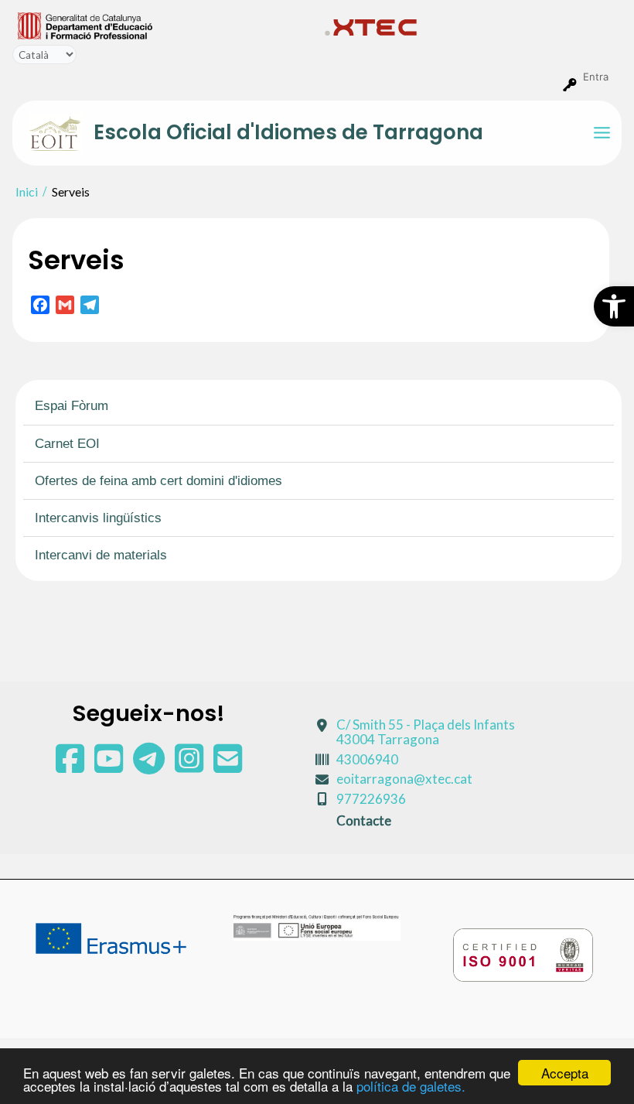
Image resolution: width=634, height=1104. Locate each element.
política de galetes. (410, 1085)
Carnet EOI (67, 443)
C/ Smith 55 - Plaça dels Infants (425, 731)
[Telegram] (150, 766)
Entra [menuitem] (595, 76)
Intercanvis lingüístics (98, 518)
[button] (614, 306)
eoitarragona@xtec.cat (404, 779)
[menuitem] (164, 24)
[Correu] (228, 766)
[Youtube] (109, 766)
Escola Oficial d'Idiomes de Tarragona (288, 132)
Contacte (363, 820)
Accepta (564, 1072)
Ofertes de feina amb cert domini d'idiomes (158, 480)
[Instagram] (190, 766)
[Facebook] (71, 766)
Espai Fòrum (71, 405)
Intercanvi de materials (101, 555)
